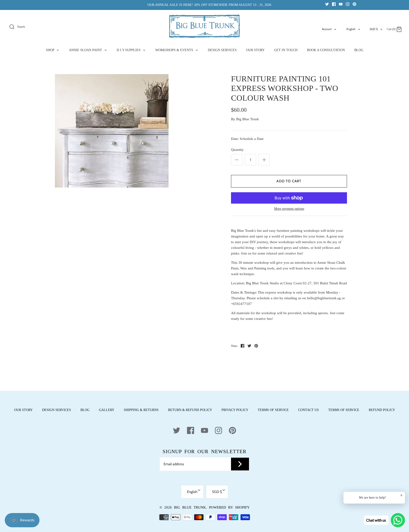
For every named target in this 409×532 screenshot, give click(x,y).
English (351, 29)
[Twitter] (327, 4)
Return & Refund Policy (190, 410)
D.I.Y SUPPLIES (129, 50)
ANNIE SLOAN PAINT (86, 50)
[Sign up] (240, 464)
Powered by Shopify (229, 507)
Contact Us (308, 410)
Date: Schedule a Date (247, 139)
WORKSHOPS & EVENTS (174, 50)
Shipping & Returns (141, 410)
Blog (84, 410)
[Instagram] (347, 4)
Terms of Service (273, 410)
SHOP (50, 50)
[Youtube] (340, 4)
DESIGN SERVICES (222, 50)
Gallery (106, 410)
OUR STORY (255, 50)
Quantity (237, 150)
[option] (112, 131)
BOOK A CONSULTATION (326, 50)
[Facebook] (334, 4)
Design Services (56, 410)
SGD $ (374, 29)
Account (327, 29)
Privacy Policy (235, 410)
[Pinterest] (354, 4)
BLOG (358, 50)
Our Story (23, 410)
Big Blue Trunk (247, 119)
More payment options (289, 208)
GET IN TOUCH (286, 50)
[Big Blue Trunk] (204, 26)
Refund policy (382, 410)
